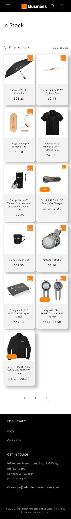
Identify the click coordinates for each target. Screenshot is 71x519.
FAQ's (10, 431)
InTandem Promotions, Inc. (25, 463)
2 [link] (46, 398)
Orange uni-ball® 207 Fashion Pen (52, 91)
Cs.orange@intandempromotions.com (33, 487)
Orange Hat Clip (52, 260)
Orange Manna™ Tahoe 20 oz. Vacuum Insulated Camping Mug (19, 205)
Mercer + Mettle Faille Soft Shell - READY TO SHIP (19, 370)
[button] (8, 6)
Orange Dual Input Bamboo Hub (19, 145)
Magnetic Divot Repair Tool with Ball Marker (52, 313)
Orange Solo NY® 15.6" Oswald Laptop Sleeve (19, 313)
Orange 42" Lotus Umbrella (18, 91)
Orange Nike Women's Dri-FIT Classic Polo (52, 146)
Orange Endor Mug (19, 260)
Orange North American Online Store (33, 508)
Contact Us (14, 440)
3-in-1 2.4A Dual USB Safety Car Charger (52, 202)
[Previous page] (24, 398)
